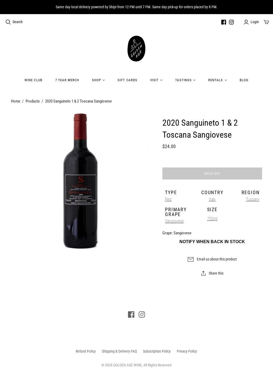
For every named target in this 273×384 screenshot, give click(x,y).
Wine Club (33, 80)
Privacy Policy (187, 351)
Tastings (183, 80)
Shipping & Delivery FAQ (119, 351)
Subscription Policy (157, 351)
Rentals (215, 80)
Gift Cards (127, 80)
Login (255, 22)
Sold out (212, 173)
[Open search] (8, 22)
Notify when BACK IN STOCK (212, 241)
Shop (96, 80)
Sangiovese (174, 221)
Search (18, 22)
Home (15, 101)
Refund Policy (86, 351)
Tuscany (252, 199)
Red (168, 199)
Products (33, 101)
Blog (244, 80)
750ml (212, 218)
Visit (154, 80)
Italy (212, 199)
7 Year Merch (67, 80)
